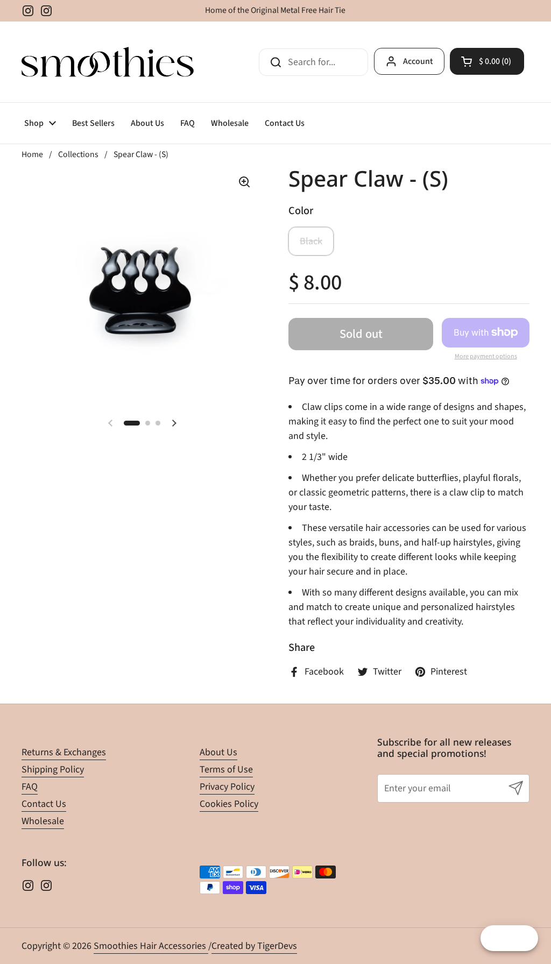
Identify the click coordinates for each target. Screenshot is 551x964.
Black (311, 241)
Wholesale (43, 821)
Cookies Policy (229, 804)
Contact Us (44, 804)
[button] (487, 61)
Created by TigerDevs (254, 946)
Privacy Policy (227, 786)
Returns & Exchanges (64, 752)
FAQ (30, 786)
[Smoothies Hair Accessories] (108, 62)
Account (418, 61)
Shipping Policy (53, 769)
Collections (78, 154)
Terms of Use (226, 769)
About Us (218, 752)
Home (32, 154)
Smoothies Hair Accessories (151, 946)
